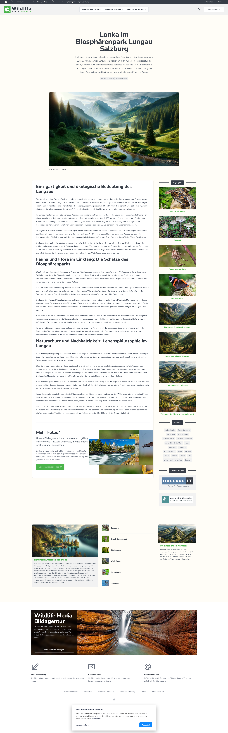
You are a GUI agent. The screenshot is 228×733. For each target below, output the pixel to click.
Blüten (174, 456)
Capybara (115, 528)
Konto (220, 2)
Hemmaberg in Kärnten (177, 385)
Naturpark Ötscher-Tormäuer (177, 327)
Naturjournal (20, 2)
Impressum (88, 691)
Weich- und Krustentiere (173, 460)
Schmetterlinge (169, 451)
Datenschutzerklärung (106, 691)
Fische (187, 443)
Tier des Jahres (168, 439)
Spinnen (188, 460)
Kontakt (144, 691)
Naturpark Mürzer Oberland (177, 356)
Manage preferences (84, 725)
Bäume (182, 456)
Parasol (177, 240)
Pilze (189, 456)
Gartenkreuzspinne (177, 269)
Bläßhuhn (115, 583)
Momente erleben (121, 78)
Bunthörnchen (116, 572)
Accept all (146, 725)
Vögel (180, 451)
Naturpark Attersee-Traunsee (50, 559)
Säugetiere (182, 447)
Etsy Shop (209, 2)
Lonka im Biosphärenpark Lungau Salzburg (73, 2)
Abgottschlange (177, 211)
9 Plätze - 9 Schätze (40, 2)
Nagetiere (172, 447)
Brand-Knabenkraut (119, 539)
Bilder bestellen (158, 691)
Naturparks (171, 434)
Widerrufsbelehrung (127, 691)
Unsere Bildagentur (71, 691)
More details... (97, 719)
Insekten (188, 451)
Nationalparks (170, 430)
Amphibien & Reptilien (173, 443)
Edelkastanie (116, 550)
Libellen (166, 456)
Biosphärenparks (184, 430)
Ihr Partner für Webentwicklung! (177, 486)
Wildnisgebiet (183, 434)
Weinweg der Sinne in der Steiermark (177, 414)
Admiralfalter (177, 298)
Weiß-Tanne (116, 561)
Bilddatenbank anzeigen (54, 649)
